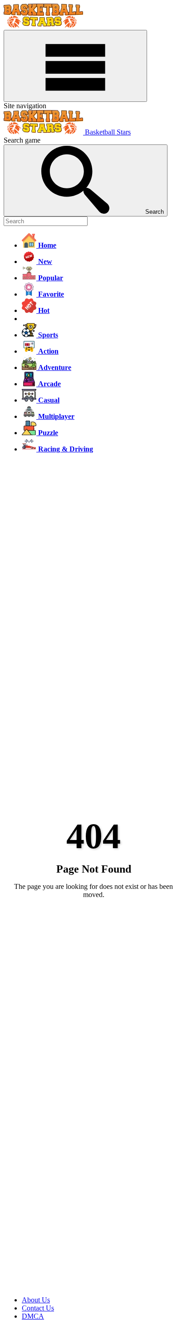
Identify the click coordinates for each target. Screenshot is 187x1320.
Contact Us (38, 1308)
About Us (36, 1300)
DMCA (33, 1316)
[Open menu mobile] (75, 66)
